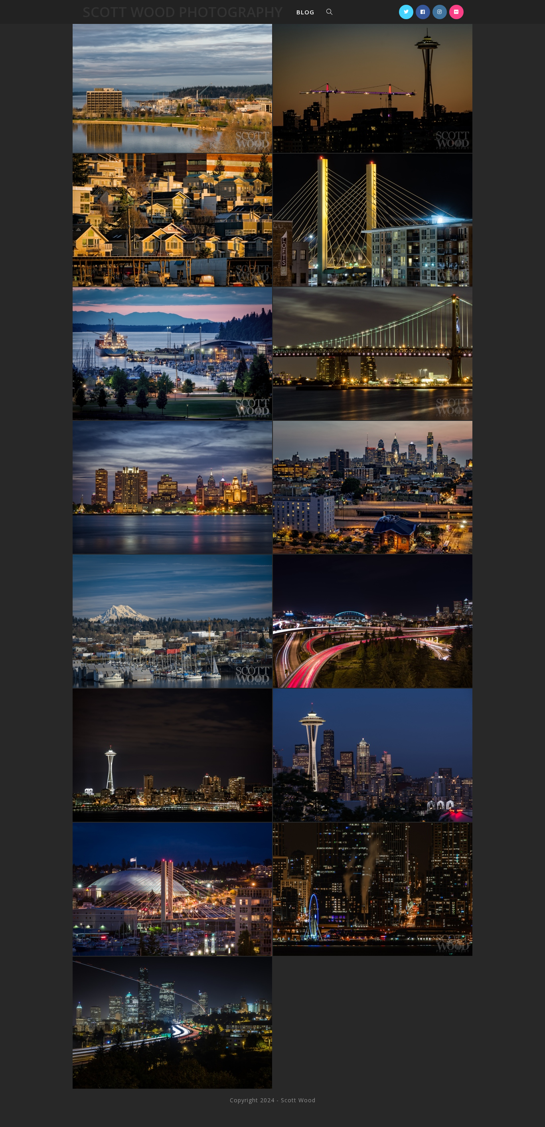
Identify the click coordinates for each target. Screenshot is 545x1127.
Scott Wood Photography (182, 11)
